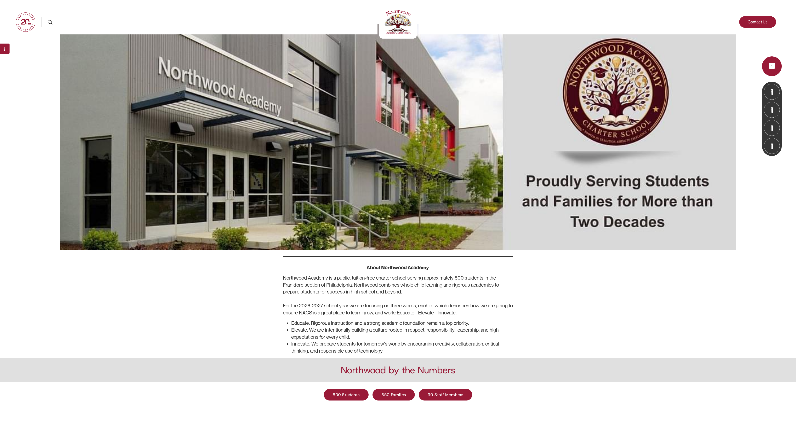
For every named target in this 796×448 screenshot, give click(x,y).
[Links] (772, 110)
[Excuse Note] (772, 146)
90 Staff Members (445, 394)
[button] (25, 21)
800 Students (346, 394)
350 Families (393, 394)
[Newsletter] (772, 92)
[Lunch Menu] (772, 128)
